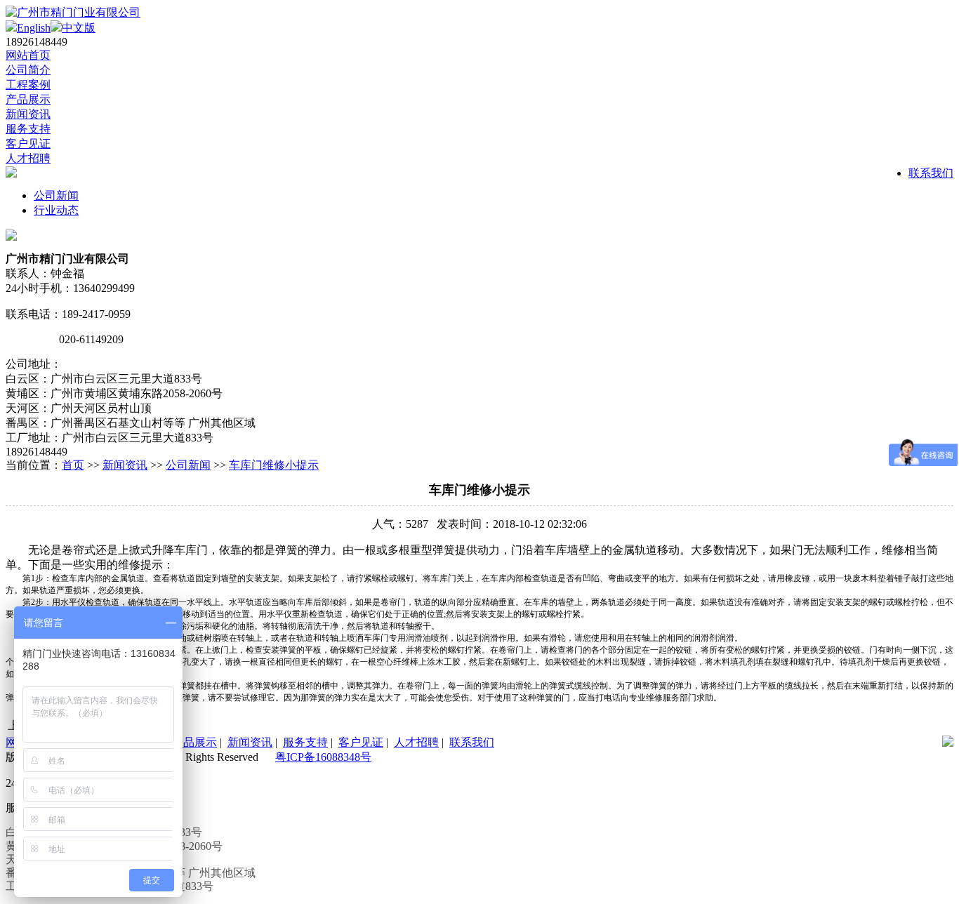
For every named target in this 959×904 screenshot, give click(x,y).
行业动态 (56, 210)
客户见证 (28, 143)
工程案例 (28, 85)
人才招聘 (28, 158)
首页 (73, 465)
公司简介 (28, 70)
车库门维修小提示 (274, 465)
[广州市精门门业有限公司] (73, 12)
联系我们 (930, 173)
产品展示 (28, 99)
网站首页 (28, 55)
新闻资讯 (28, 114)
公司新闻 (56, 195)
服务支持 (28, 129)
